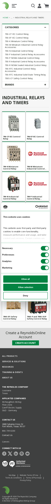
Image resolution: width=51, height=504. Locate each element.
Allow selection (25, 287)
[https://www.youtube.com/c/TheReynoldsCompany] (28, 453)
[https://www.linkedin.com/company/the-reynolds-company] (16, 453)
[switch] (45, 254)
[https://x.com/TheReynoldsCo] (11, 453)
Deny (25, 295)
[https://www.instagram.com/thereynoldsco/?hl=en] (22, 453)
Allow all (25, 279)
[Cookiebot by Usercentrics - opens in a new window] (36, 207)
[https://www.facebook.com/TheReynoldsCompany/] (5, 453)
